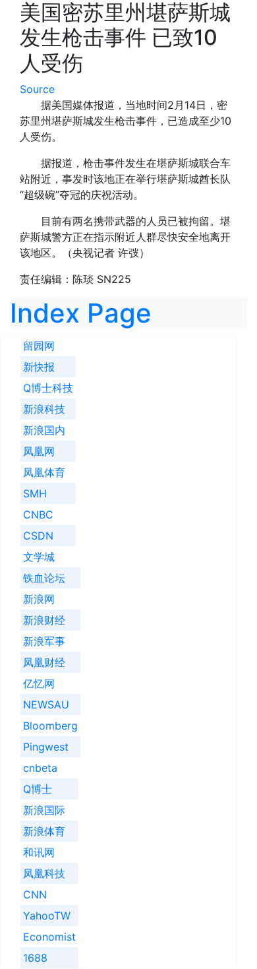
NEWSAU (46, 704)
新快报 (39, 366)
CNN (35, 894)
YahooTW (47, 915)
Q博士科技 (48, 387)
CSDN (38, 535)
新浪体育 (44, 831)
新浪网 (39, 599)
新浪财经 (44, 620)
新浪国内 (44, 430)
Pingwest (46, 746)
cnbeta (40, 767)
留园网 (39, 345)
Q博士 (37, 789)
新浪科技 (44, 409)
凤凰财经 (44, 662)
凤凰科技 (44, 873)
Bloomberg (50, 725)
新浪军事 (44, 641)
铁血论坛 (44, 577)
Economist (49, 936)
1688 (35, 957)
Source (37, 89)
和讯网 (39, 852)
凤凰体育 (44, 472)
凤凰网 (39, 451)
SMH (35, 493)
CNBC (38, 514)
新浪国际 (44, 810)
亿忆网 (39, 683)
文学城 (39, 556)
